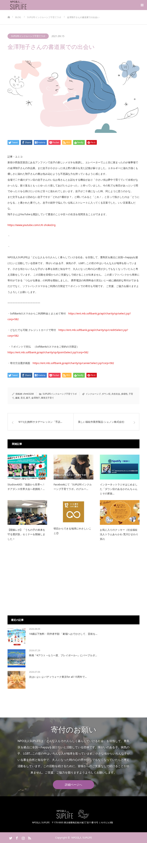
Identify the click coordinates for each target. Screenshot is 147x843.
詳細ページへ (73, 785)
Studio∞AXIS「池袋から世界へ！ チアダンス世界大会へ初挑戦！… (26, 487)
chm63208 (28, 393)
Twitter (10, 837)
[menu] (142, 5)
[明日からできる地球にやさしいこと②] (73, 512)
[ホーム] (9, 11)
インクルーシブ (93, 393)
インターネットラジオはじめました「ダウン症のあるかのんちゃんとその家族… (118, 489)
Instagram (22, 837)
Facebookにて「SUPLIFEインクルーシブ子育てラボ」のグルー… (73, 487)
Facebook (16, 837)
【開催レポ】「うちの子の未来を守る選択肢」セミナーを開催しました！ (26, 534)
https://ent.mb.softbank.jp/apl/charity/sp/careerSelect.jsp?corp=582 (73, 363)
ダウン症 (106, 393)
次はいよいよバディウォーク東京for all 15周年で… (58, 676)
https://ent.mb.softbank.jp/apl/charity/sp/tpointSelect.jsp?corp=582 (48, 352)
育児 (23, 397)
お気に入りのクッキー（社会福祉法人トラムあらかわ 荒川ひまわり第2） (119, 534)
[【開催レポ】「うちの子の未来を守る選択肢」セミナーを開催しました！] (27, 512)
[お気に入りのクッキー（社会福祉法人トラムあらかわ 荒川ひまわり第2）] (119, 512)
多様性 (124, 393)
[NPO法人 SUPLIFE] (27, 5)
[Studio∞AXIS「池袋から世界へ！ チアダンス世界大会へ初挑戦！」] (27, 467)
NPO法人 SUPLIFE (81, 837)
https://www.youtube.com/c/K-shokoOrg (32, 225)
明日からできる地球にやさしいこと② (72, 531)
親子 (28, 397)
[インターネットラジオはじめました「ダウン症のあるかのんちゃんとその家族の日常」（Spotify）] (119, 467)
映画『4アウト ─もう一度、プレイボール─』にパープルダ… (63, 655)
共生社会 (116, 393)
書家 (17, 397)
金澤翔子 (35, 397)
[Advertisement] (74, 581)
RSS (29, 837)
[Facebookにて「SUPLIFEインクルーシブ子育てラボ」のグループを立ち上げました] (73, 467)
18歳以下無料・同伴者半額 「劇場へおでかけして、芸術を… (63, 633)
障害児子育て (47, 397)
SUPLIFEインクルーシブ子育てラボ (28, 36)
